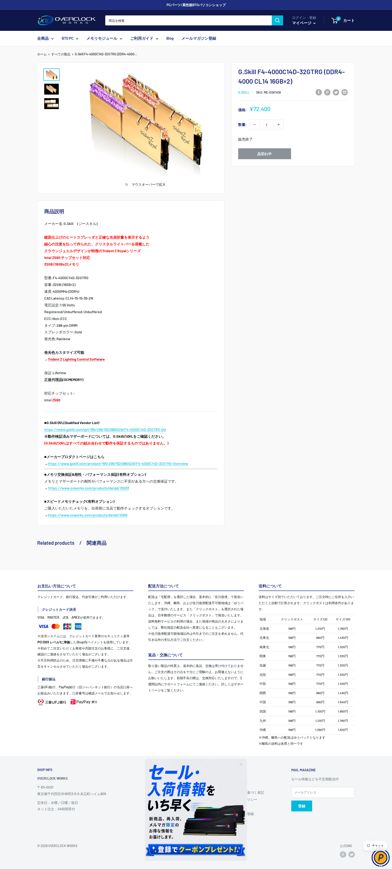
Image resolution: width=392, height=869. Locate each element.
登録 (301, 806)
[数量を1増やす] (278, 124)
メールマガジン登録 (198, 38)
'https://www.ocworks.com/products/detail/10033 (88, 488)
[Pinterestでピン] (327, 91)
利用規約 (230, 807)
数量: (242, 124)
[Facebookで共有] (319, 91)
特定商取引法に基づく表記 (243, 792)
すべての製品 (60, 54)
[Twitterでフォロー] (351, 854)
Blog (170, 38)
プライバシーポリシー (240, 799)
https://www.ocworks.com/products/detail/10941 (87, 515)
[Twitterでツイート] (336, 91)
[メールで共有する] (344, 91)
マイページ (302, 22)
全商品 (43, 38)
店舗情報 (230, 785)
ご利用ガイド (141, 38)
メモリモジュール (101, 38)
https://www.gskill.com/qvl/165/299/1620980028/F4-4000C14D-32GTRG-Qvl (105, 429)
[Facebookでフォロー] (343, 854)
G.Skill (244, 92)
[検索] (277, 20)
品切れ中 (264, 153)
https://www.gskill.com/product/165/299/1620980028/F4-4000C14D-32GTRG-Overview (118, 463)
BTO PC (68, 38)
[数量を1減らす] (254, 124)
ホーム (42, 54)
